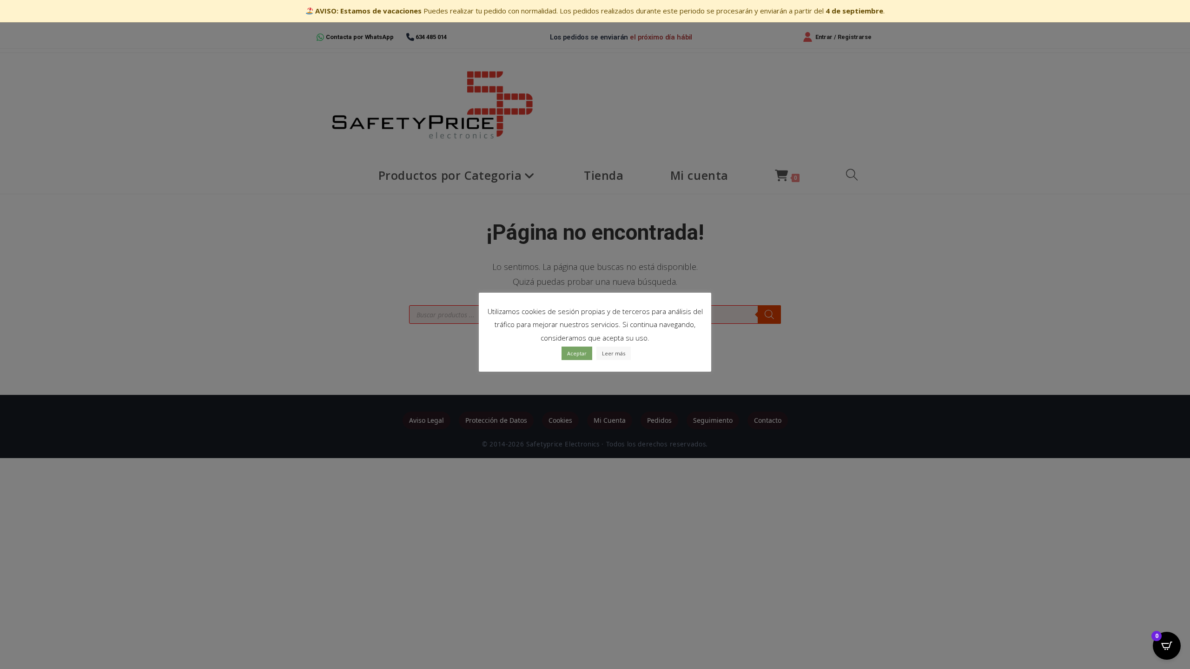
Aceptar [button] (577, 353)
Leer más (613, 353)
